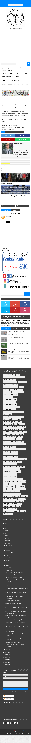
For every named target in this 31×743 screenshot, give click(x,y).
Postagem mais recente (8, 205)
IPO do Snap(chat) (9, 631)
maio (7, 562)
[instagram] (25, 733)
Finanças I (22, 449)
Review (15, 498)
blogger (6, 210)
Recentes (25, 328)
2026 (6, 523)
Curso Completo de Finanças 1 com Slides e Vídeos (14, 196)
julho (7, 557)
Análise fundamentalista (10, 382)
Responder (8, 222)
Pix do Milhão (20, 486)
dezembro (8, 545)
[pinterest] (11, 733)
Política (10, 488)
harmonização (22, 459)
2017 (6, 543)
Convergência (7, 414)
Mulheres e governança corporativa (14, 572)
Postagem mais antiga (22, 205)
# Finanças (20, 132)
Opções (6, 483)
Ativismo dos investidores (11, 387)
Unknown (8, 216)
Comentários (16, 328)
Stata (5, 503)
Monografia (7, 481)
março (7, 567)
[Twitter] (21, 1)
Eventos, (4, 86)
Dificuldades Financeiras (10, 426)
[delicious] (28, 733)
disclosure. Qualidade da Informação (14, 429)
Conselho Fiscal (8, 397)
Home (3, 67)
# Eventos (14, 132)
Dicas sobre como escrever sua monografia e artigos (15, 320)
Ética (5, 444)
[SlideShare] (18, 1)
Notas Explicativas (21, 481)
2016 (6, 652)
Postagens (7, 696)
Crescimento (7, 421)
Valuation (23, 511)
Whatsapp (24, 139)
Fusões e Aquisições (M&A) (11, 456)
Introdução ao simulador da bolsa (13, 577)
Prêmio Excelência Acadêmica (12, 600)
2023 (6, 528)
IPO (18, 469)
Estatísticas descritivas (16, 441)
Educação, (26, 84)
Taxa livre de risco (13, 503)
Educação (8, 67)
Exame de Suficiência (19, 444)
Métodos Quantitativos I (10, 476)
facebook (15, 210)
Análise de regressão (9, 379)
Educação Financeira (9, 439)
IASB (5, 461)
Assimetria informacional (10, 384)
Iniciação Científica (9, 466)
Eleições (18, 439)
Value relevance (8, 513)
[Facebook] (15, 1)
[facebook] (2, 733)
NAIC (13, 481)
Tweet (9, 135)
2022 (6, 531)
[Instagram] (12, 1)
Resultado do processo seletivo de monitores (16, 626)
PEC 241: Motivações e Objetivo (16, 337)
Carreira (6, 394)
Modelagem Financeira (9, 479)
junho (7, 560)
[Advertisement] (15, 45)
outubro (8, 550)
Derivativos (21, 424)
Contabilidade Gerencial (10, 404)
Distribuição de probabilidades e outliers (15, 431)
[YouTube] (9, 1)
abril (7, 565)
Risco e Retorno (8, 501)
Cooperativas (7, 419)
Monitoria (20, 479)
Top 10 (18, 506)
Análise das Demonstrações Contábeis (14, 377)
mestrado (17, 471)
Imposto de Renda (16, 461)
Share (23, 135)
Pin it (9, 139)
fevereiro (8, 570)
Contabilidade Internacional (11, 406)
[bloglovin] (14, 733)
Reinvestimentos (15, 496)
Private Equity (7, 493)
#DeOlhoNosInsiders (9, 374)
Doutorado (21, 434)
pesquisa (6, 486)
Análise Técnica (23, 382)
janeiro (7, 649)
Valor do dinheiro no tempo (11, 511)
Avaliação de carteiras (16, 389)
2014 (6, 657)
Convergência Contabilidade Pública (13, 416)
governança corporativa (10, 459)
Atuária (21, 387)
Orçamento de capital (15, 483)
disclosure (22, 426)
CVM (15, 424)
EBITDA (5, 436)
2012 (6, 662)
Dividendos (13, 434)
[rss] (20, 733)
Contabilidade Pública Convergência (13, 411)
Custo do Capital (8, 424)
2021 (6, 533)
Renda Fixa (24, 496)
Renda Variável (7, 498)
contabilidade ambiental (10, 399)
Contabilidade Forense (10, 402)
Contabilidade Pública (9, 409)
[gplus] (8, 733)
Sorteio (21, 501)
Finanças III (14, 451)
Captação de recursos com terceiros (14, 629)
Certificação (13, 394)
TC (20, 503)
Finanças (20, 67)
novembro (8, 548)
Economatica (12, 436)
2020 (6, 535)
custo (19, 421)
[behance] (23, 733)
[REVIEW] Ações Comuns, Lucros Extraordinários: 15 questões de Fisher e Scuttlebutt (19, 351)
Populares (5, 328)
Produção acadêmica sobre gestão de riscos (16, 620)
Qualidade (6, 496)
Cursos (14, 421)
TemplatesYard (20, 731)
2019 (6, 538)
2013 (6, 659)
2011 (6, 664)
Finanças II (6, 451)
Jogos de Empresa (8, 471)
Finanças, (8, 86)
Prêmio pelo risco (14, 491)
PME (5, 488)
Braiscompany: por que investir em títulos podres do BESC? (14, 169)
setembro (8, 553)
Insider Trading (20, 466)
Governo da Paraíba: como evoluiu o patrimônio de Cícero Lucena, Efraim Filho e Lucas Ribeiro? (18, 333)
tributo (14, 508)
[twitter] (5, 733)
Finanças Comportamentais (11, 449)
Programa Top (16, 493)
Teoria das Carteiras (9, 506)
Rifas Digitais (22, 498)
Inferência (13, 464)
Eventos (14, 67)
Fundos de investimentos (10, 454)
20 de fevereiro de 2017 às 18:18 (12, 217)
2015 (6, 655)
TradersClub (7, 508)
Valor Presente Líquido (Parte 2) (13, 642)
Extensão (6, 446)
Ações (18, 374)
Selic (15, 501)
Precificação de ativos (20, 488)
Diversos (6, 434)
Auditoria (6, 389)
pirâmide (12, 486)
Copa (14, 419)
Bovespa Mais (7, 392)
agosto (8, 555)
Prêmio (5, 491)
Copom (19, 419)
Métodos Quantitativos (10, 474)
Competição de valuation (11, 575)
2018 (6, 540)
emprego (6, 441)
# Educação (8, 132)
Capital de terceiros (17, 392)
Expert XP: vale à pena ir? (7, 183)
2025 (6, 526)
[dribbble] (17, 733)
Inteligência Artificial (9, 469)
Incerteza (6, 464)
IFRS (9, 461)
